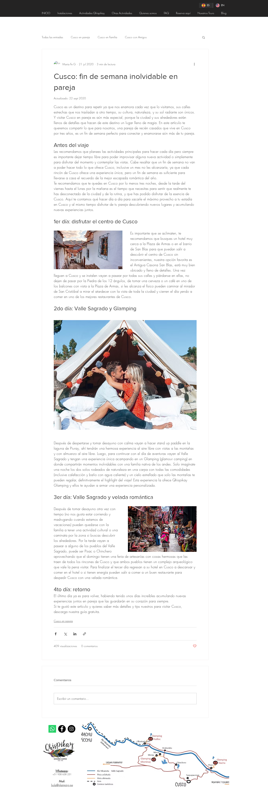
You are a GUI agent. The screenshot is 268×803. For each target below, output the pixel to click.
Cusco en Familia (107, 37)
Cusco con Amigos (136, 37)
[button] (203, 37)
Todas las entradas (52, 37)
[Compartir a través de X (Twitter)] (65, 634)
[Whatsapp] (52, 729)
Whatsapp (62, 771)
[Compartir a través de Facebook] (55, 634)
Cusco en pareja (80, 37)
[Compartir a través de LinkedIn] (75, 634)
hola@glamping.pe (62, 785)
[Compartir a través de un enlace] (84, 634)
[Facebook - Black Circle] (62, 729)
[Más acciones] (194, 64)
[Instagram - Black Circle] (71, 729)
